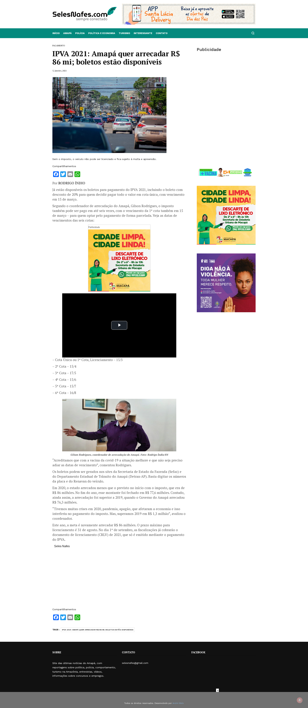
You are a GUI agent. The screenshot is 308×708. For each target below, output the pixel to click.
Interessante (143, 33)
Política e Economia (101, 33)
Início (56, 33)
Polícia (80, 33)
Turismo (124, 33)
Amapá (67, 33)
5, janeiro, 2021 (59, 70)
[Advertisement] (119, 580)
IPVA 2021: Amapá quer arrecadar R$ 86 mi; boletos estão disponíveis (97, 630)
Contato (162, 33)
